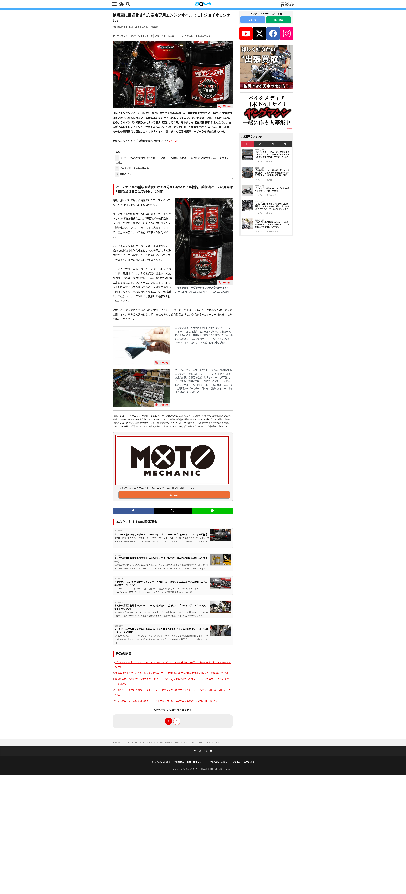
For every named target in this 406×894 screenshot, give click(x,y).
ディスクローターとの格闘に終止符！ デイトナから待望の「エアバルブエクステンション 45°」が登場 (166, 700)
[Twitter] (173, 511)
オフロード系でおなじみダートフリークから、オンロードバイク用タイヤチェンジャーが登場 (160, 534)
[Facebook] (133, 511)
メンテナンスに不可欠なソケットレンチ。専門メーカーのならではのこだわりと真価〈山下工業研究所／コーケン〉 (160, 583)
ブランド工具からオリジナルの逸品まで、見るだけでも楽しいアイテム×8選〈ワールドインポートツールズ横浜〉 (161, 630)
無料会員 (278, 19)
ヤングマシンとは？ (161, 762)
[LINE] (212, 511)
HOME (118, 742)
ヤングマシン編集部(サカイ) (267, 195)
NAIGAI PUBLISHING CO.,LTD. (200, 769)
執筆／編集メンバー (196, 762)
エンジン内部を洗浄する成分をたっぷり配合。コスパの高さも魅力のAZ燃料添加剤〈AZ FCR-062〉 (161, 559)
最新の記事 (123, 174)
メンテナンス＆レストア (141, 35)
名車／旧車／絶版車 (164, 35)
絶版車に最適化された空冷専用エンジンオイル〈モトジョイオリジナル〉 (188, 742)
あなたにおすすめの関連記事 (132, 168)
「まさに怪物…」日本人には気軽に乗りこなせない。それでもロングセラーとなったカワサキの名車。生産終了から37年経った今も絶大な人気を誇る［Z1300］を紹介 (272, 154)
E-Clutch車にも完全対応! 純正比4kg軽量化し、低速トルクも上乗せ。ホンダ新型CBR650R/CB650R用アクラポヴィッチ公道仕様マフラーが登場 (272, 206)
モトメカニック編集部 (148, 26)
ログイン (252, 19)
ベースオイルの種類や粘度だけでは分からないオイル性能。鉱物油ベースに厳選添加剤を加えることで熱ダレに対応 (171, 160)
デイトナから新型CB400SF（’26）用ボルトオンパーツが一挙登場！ (272, 189)
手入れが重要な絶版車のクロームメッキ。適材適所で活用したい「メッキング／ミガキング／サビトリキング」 (160, 607)
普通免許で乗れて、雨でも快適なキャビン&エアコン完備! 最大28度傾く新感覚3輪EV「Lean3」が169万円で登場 (171, 673)
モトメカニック (203, 35)
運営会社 (236, 762)
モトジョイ (122, 35)
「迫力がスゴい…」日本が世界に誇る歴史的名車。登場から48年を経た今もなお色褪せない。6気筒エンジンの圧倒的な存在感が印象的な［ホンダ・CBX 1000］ (272, 172)
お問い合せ (249, 762)
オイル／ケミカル (185, 35)
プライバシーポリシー (219, 762)
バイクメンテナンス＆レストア (139, 742)
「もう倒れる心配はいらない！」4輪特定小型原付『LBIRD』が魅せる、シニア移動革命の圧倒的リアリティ (272, 224)
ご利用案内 (179, 762)
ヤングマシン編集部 (263, 161)
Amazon (174, 495)
